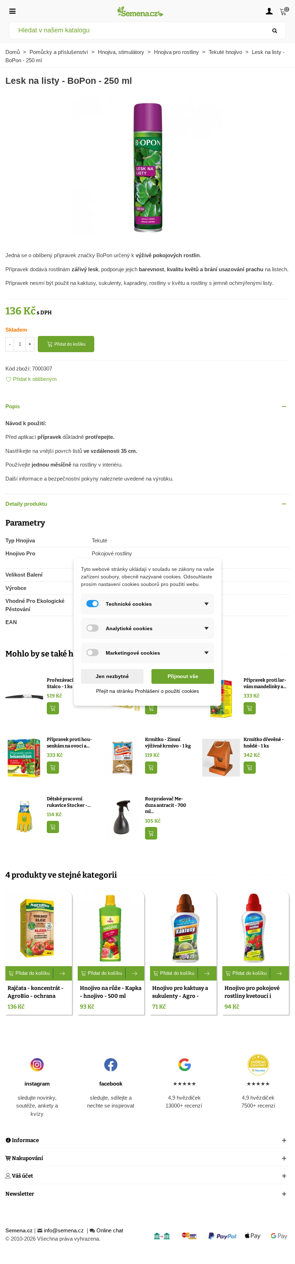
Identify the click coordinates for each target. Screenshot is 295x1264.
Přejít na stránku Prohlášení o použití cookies (147, 691)
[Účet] (269, 11)
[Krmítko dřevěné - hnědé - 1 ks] (221, 757)
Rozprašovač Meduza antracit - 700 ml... (165, 805)
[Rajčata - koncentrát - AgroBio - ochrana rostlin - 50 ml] (38, 928)
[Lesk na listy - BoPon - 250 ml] (147, 167)
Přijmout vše (183, 676)
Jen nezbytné (112, 676)
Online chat (109, 1230)
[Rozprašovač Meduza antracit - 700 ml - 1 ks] (122, 817)
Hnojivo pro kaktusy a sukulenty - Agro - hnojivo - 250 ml (180, 996)
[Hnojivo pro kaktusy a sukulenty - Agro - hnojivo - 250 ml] (183, 928)
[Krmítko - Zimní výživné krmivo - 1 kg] (122, 757)
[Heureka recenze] (258, 1065)
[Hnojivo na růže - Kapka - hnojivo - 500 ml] (111, 928)
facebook (110, 1084)
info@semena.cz (64, 1230)
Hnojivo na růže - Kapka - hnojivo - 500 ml (110, 992)
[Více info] (62, 973)
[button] (147, 407)
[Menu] (12, 11)
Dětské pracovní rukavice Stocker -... (69, 802)
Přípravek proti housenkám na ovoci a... (69, 743)
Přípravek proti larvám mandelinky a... (265, 683)
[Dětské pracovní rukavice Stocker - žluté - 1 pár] (24, 817)
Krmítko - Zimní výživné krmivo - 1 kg (168, 743)
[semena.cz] (141, 11)
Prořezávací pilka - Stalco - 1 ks (67, 683)
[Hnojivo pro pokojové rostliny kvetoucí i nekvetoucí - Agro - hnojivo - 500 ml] (255, 928)
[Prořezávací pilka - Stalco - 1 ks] (24, 698)
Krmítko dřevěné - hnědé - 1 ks (264, 743)
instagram (37, 1084)
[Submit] (275, 30)
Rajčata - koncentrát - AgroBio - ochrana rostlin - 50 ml (36, 996)
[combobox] (136, 30)
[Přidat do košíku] (53, 708)
